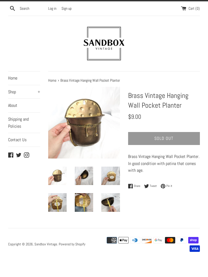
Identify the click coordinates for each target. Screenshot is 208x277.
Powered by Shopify (72, 244)
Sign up (66, 8)
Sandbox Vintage (45, 244)
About (12, 105)
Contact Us (17, 140)
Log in (52, 8)
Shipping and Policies (18, 122)
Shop (24, 92)
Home (12, 78)
